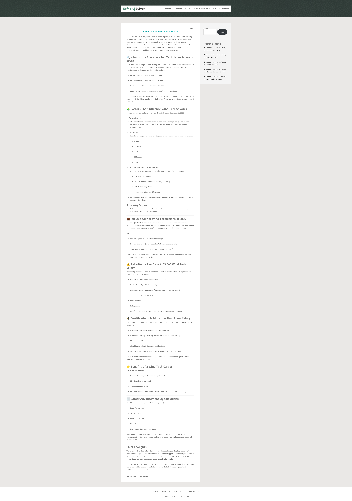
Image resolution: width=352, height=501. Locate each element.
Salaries (191, 28)
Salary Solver (133, 9)
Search (206, 28)
